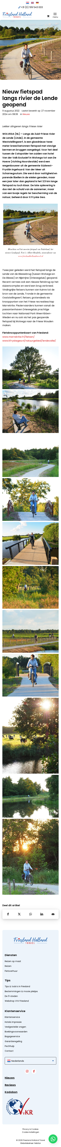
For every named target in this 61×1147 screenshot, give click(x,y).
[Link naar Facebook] (34, 1071)
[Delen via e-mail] (53, 914)
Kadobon (11, 1092)
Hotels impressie (13, 1022)
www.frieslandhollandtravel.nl (30, 256)
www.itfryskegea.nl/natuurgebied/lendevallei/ (29, 340)
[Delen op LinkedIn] (41, 914)
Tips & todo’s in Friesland (17, 986)
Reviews (10, 1085)
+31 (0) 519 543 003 (32, 7)
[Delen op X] (19, 914)
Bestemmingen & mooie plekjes (21, 991)
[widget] (19, 1106)
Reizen (8, 966)
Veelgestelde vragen (15, 1026)
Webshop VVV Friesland (17, 1000)
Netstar (37, 1143)
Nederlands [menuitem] (17, 1060)
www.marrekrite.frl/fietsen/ (18, 337)
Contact (9, 1050)
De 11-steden (11, 996)
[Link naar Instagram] (27, 1071)
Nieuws (26, 114)
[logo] (24, 14)
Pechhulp (9, 1046)
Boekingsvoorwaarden (16, 1031)
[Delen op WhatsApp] (30, 914)
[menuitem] (55, 14)
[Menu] (55, 14)
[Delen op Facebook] (8, 914)
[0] (48, 16)
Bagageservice (12, 1036)
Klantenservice (12, 1017)
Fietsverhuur (11, 971)
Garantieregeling (13, 1041)
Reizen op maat (13, 961)
